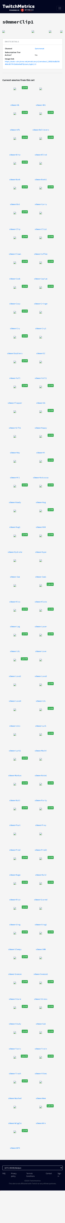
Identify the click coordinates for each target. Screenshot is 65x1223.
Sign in (59, 1174)
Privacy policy (13, 1174)
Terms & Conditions (30, 1174)
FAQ (3, 1173)
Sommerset (39, 48)
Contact (49, 1173)
